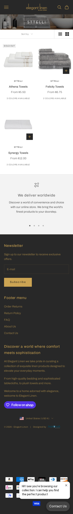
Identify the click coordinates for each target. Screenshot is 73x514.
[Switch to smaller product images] (67, 34)
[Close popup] (66, 485)
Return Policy (12, 313)
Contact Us (11, 333)
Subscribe (18, 282)
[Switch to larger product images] (60, 34)
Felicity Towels (55, 86)
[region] (36, 201)
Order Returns (13, 306)
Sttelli (18, 81)
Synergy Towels (18, 152)
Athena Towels (18, 86)
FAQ (7, 319)
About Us (10, 326)
